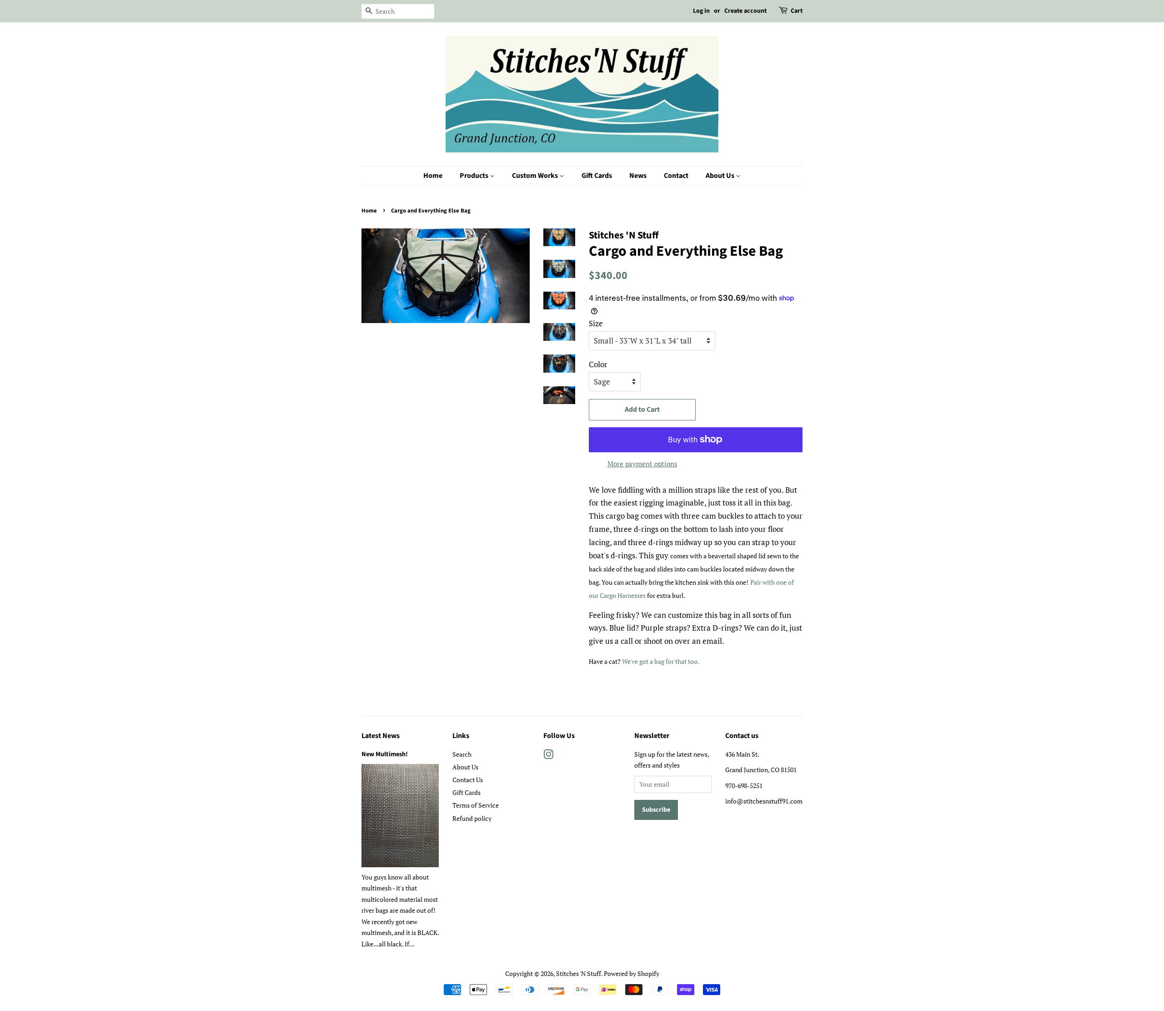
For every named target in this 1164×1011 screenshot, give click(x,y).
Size (596, 323)
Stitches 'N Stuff (578, 973)
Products (475, 176)
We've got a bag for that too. (661, 661)
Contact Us (467, 779)
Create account (745, 10)
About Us (721, 176)
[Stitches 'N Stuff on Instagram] (548, 756)
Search (462, 754)
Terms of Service (475, 805)
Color (598, 364)
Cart (797, 10)
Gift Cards (597, 176)
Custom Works (535, 176)
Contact (676, 176)
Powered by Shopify (631, 973)
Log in (701, 10)
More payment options (642, 463)
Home (432, 176)
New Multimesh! (384, 754)
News (638, 176)
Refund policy (472, 818)
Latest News (380, 736)
